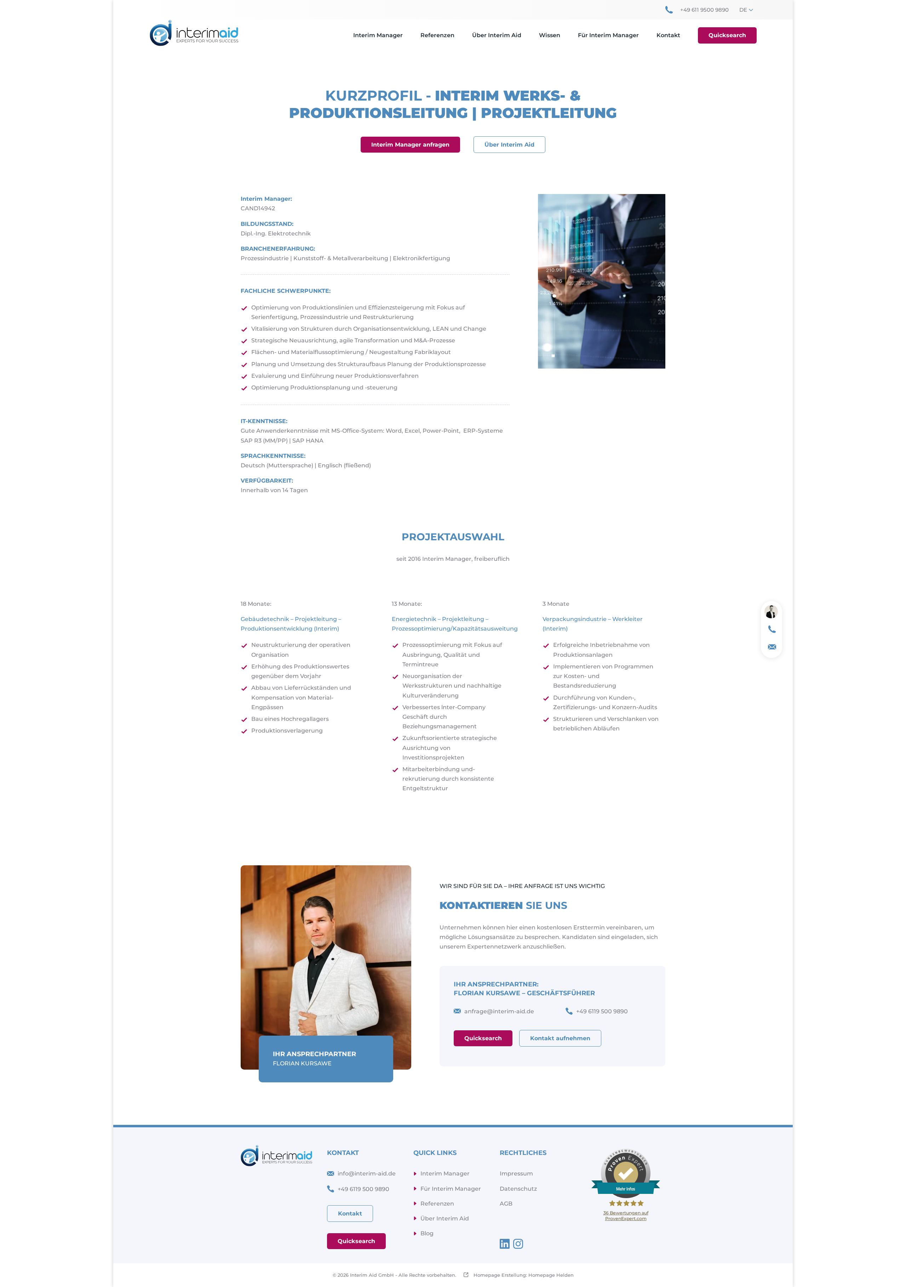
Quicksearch (483, 1038)
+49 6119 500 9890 (363, 1189)
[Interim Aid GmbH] (194, 32)
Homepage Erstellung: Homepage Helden (523, 1275)
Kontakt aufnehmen (560, 1038)
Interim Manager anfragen (410, 144)
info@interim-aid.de (367, 1173)
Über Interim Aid (509, 144)
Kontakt (350, 1213)
